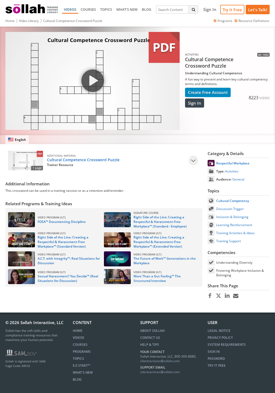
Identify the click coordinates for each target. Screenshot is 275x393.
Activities (231, 171)
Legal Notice (219, 330)
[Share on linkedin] (227, 295)
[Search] (193, 9)
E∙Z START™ (81, 365)
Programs (225, 21)
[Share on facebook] (210, 295)
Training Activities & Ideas (235, 233)
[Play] (193, 160)
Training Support (228, 241)
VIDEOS (70, 9)
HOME (77, 330)
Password (216, 358)
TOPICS (106, 9)
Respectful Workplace (232, 163)
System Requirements (227, 344)
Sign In (194, 103)
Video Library (29, 21)
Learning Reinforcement (234, 225)
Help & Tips (149, 344)
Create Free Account (208, 92)
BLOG (146, 9)
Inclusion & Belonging (232, 217)
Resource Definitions (253, 21)
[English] (17, 139)
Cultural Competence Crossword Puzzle (72, 21)
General (238, 179)
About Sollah (152, 330)
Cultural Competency (232, 201)
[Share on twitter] (218, 295)
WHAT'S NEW (127, 9)
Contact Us (150, 337)
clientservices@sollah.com (160, 361)
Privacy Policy (220, 337)
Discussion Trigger (230, 209)
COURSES (88, 9)
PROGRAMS (82, 351)
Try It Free (232, 9)
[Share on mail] (235, 295)
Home (10, 21)
